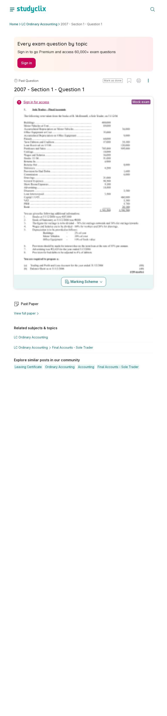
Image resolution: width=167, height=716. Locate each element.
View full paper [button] (25, 313)
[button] (112, 80)
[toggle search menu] (152, 9)
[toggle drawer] (12, 9)
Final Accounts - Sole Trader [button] (72, 347)
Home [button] (14, 24)
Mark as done (113, 80)
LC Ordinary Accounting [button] (39, 24)
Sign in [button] (26, 63)
